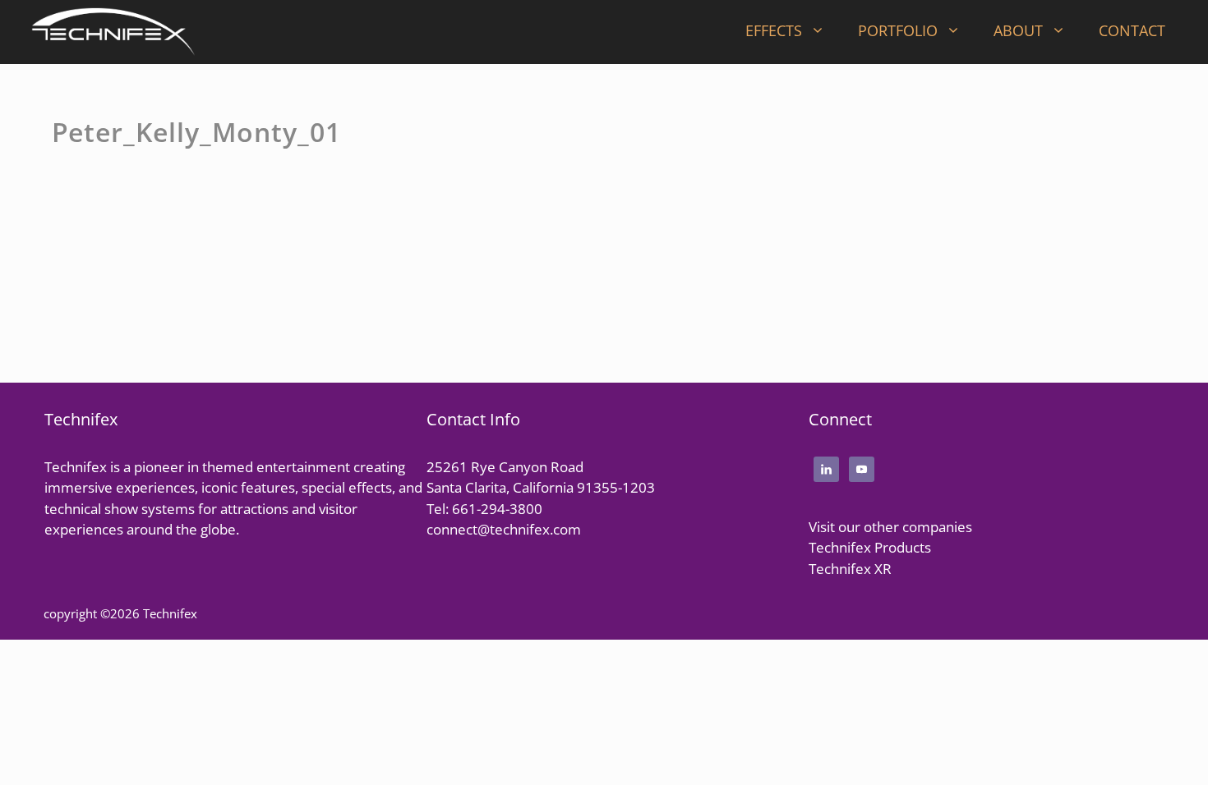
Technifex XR (850, 568)
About (1018, 30)
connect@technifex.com (503, 529)
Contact (1132, 30)
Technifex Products (870, 547)
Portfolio (898, 30)
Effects (773, 30)
